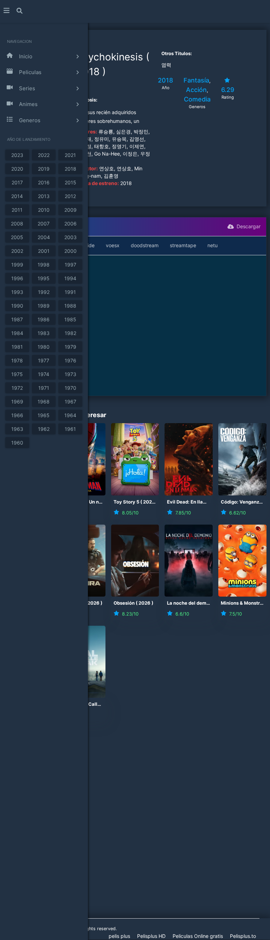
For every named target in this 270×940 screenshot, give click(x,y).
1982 (70, 333)
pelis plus (119, 936)
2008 (17, 223)
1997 (70, 265)
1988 (70, 306)
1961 (70, 429)
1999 (17, 265)
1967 (70, 402)
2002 (17, 251)
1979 (70, 347)
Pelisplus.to (243, 936)
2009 (70, 210)
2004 (44, 237)
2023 (17, 155)
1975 (17, 374)
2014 (17, 196)
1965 (44, 415)
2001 (44, 251)
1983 (44, 333)
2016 (44, 182)
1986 (44, 319)
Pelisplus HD (151, 936)
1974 (43, 374)
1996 (17, 278)
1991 (70, 292)
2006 (70, 223)
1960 (17, 443)
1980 (44, 347)
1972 (17, 388)
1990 (17, 306)
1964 (70, 415)
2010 (44, 210)
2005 (17, 237)
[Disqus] (135, 825)
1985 (70, 319)
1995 (44, 278)
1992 (44, 292)
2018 (70, 169)
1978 (17, 360)
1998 (44, 265)
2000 (70, 251)
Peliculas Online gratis (198, 936)
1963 (17, 429)
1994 (70, 278)
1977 (43, 360)
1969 (17, 402)
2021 (70, 155)
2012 (70, 196)
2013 (44, 196)
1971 (43, 388)
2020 (17, 169)
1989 (44, 306)
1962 (44, 429)
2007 (44, 223)
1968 (44, 402)
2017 (17, 182)
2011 (17, 210)
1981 (17, 347)
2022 (44, 155)
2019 (44, 169)
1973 (70, 374)
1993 (17, 292)
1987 (17, 319)
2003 (70, 237)
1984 (17, 333)
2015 (70, 182)
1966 (17, 415)
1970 (70, 388)
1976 (70, 360)
